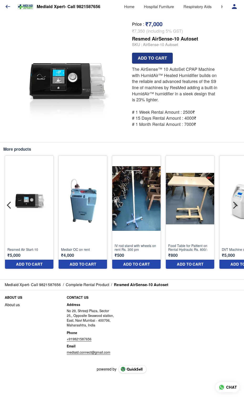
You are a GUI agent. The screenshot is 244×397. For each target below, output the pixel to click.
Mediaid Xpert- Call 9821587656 (68, 6)
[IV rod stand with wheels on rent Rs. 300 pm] (136, 212)
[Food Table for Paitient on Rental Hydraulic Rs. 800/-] (190, 212)
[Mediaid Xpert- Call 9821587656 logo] (25, 6)
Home (129, 6)
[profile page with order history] (234, 6)
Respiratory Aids (197, 6)
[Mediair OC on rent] (83, 212)
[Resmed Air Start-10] (29, 212)
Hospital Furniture (159, 6)
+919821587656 (79, 338)
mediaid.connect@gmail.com (88, 352)
